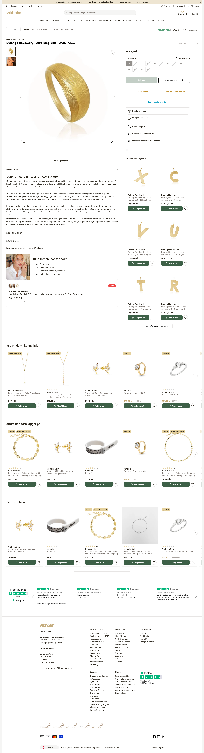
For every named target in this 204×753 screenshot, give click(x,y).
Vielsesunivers (96, 639)
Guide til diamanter (123, 681)
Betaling (118, 658)
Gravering (94, 693)
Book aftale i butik (98, 710)
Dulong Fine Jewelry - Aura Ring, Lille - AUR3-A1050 (52, 29)
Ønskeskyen (95, 650)
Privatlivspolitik (121, 647)
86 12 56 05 (15, 298)
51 (155, 63)
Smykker (55, 20)
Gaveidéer (149, 20)
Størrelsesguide (184, 58)
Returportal (95, 679)
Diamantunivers (97, 641)
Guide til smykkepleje (124, 679)
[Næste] (114, 97)
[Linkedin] (163, 736)
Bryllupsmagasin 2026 (99, 636)
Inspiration (95, 653)
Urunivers (94, 644)
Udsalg (160, 20)
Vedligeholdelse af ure (125, 690)
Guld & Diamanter (88, 20)
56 (129, 69)
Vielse (138, 20)
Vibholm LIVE (27, 6)
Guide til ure (120, 693)
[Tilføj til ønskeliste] (112, 52)
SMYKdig (94, 664)
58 (142, 69)
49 (142, 63)
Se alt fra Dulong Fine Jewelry (158, 326)
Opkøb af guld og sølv (99, 676)
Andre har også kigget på (174, 91)
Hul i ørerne (12, 6)
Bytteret (118, 653)
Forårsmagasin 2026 (99, 633)
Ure (74, 20)
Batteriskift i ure (97, 690)
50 (148, 63)
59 (148, 69)
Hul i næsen (95, 687)
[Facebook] (154, 736)
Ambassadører (96, 661)
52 (161, 63)
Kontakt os (144, 639)
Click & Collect (121, 639)
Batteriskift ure (121, 687)
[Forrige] (20, 97)
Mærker (66, 20)
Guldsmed (94, 698)
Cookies (118, 661)
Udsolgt (141, 80)
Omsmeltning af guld (99, 704)
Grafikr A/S (114, 747)
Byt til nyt (94, 681)
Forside (26, 29)
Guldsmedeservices (98, 701)
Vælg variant (139, 406)
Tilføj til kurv (140, 208)
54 (174, 63)
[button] (158, 119)
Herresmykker (105, 20)
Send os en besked (17, 301)
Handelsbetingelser (123, 641)
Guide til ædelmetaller (125, 684)
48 (135, 63)
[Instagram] (158, 736)
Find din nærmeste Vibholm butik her (56, 668)
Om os (143, 633)
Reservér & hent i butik (174, 80)
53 (168, 63)
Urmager (94, 696)
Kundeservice (181, 6)
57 (135, 69)
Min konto (195, 6)
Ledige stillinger (147, 641)
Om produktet (142, 91)
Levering (119, 656)
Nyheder (44, 20)
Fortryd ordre (121, 644)
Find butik (167, 6)
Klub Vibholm (39, 6)
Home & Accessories (124, 20)
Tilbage (14, 29)
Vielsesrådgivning (98, 707)
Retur (117, 650)
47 (129, 63)
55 (181, 63)
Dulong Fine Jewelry (15, 39)
